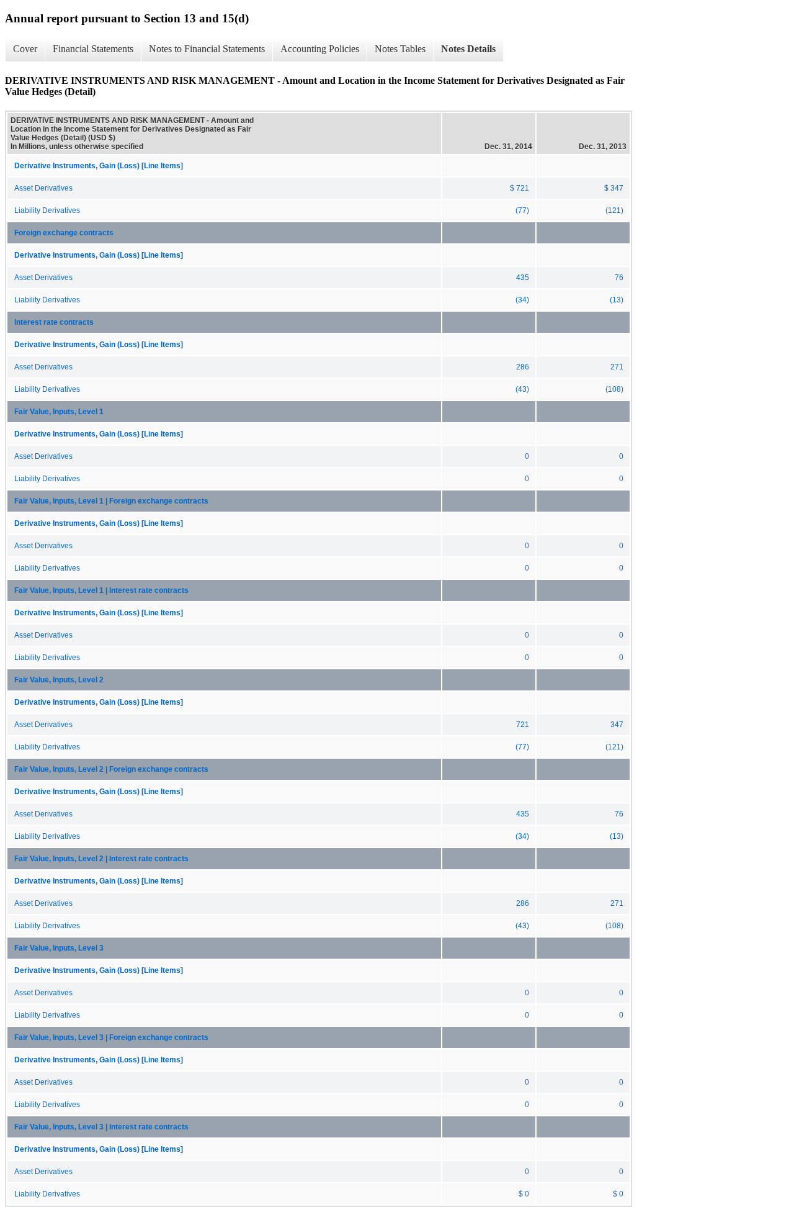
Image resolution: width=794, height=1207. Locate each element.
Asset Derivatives (43, 188)
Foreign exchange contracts (64, 233)
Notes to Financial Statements (207, 48)
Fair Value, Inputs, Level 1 (59, 411)
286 (522, 367)
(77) (522, 210)
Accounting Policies (319, 48)
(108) (614, 389)
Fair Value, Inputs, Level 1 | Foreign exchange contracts (111, 501)
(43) (522, 389)
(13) (616, 300)
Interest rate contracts (54, 322)
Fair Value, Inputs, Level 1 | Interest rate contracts (101, 590)
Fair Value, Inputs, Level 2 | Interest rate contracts (101, 858)
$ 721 (519, 188)
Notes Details (468, 48)
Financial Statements (93, 48)
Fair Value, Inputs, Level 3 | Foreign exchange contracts (111, 1037)
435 (522, 277)
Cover (25, 48)
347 (616, 724)
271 (616, 367)
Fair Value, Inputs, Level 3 (59, 948)
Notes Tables (400, 48)
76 (619, 277)
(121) (614, 210)
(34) (522, 300)
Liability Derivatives (47, 210)
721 (522, 724)
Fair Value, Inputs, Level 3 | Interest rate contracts (101, 1127)
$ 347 (613, 188)
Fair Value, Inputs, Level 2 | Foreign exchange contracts (111, 769)
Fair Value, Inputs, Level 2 (59, 680)
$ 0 (524, 1194)
